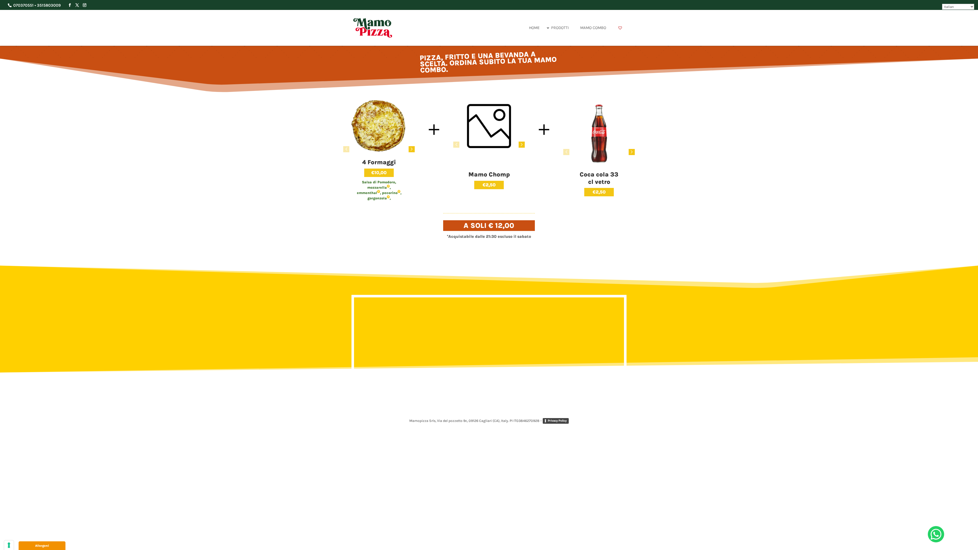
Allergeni (42, 545)
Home (534, 27)
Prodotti (560, 27)
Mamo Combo (593, 27)
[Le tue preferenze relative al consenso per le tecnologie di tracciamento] (9, 545)
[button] (412, 149)
